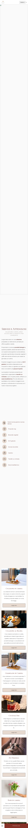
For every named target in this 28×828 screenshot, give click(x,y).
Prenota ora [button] (16, 825)
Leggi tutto (14, 605)
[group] (14, 149)
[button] (2, 825)
